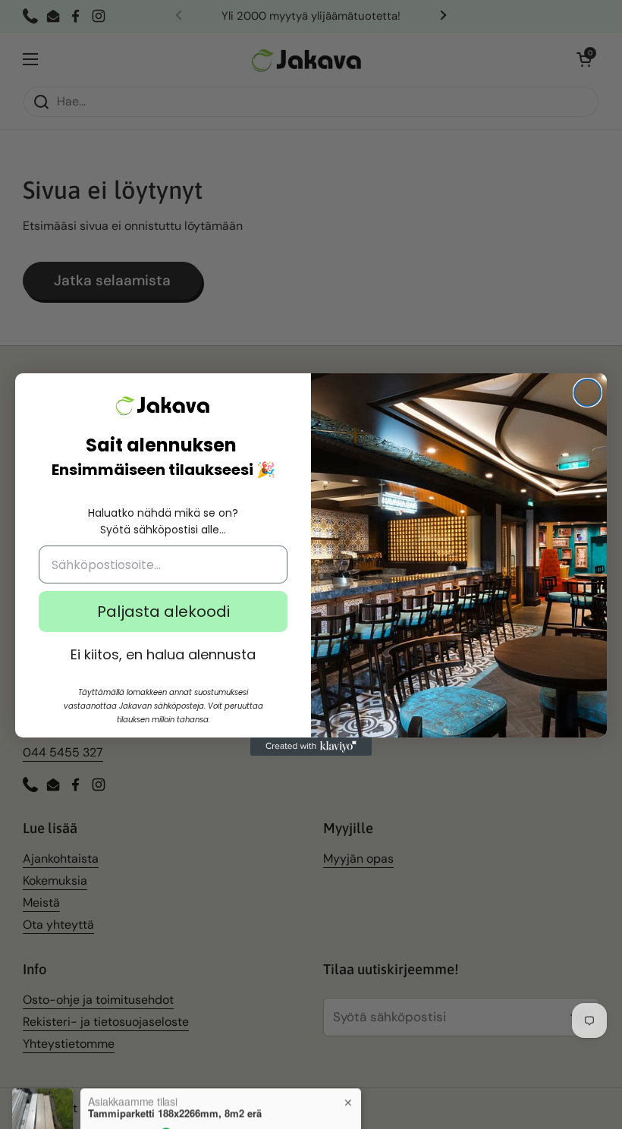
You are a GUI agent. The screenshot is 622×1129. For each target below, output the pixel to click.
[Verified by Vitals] (166, 1103)
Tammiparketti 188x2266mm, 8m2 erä (175, 1082)
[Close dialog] (587, 392)
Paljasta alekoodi (163, 611)
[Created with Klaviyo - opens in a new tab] (311, 746)
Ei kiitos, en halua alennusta (163, 654)
